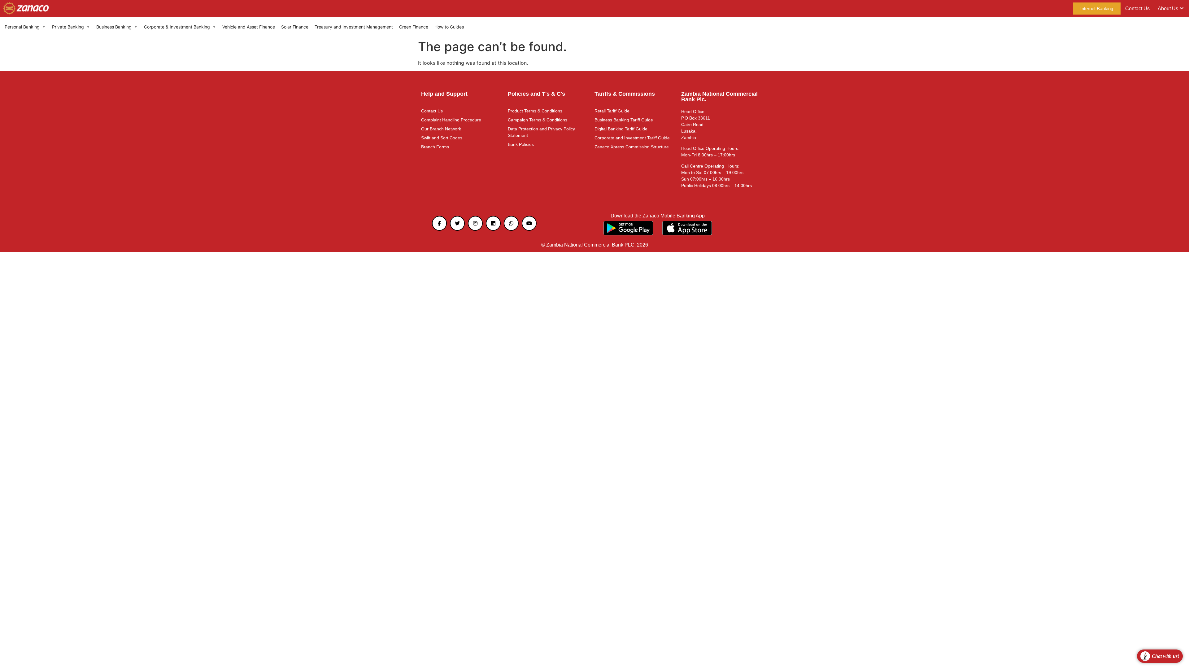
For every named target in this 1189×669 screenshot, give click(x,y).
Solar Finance (294, 26)
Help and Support (444, 94)
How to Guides (449, 26)
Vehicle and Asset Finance (248, 26)
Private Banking (68, 26)
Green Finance (413, 26)
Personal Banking (22, 26)
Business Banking (114, 26)
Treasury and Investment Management (354, 26)
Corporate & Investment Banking (177, 26)
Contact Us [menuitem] (1137, 8)
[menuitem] (1170, 8)
